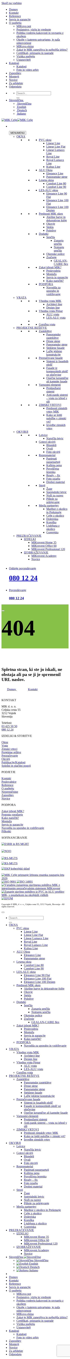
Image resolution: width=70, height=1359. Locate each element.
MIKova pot (23, 26)
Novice (13, 79)
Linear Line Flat (55, 146)
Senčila (50, 237)
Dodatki (43, 233)
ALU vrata (52, 314)
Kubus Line (53, 166)
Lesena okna (46, 180)
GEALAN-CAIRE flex (61, 262)
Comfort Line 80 (56, 183)
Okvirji (5, 759)
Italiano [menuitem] (21, 113)
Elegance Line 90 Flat (37, 975)
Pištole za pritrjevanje (53, 500)
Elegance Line (54, 173)
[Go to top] (2, 912)
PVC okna (45, 139)
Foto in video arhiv (27, 69)
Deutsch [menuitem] (21, 110)
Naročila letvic (54, 438)
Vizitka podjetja (25, 56)
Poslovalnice (8, 781)
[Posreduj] (17, 97)
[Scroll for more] (2, 610)
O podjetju (15, 22)
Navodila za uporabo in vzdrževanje (53, 291)
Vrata (4, 745)
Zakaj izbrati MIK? (50, 267)
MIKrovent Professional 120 (48, 549)
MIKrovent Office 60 (44, 545)
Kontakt (13, 12)
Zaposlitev (15, 73)
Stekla (50, 227)
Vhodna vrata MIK (50, 300)
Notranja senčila (59, 249)
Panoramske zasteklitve (53, 336)
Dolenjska (52, 519)
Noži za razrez (54, 495)
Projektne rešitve (11, 752)
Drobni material (55, 482)
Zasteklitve (45, 331)
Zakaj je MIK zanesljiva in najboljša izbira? (42, 49)
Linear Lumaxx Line (36, 938)
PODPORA (46, 284)
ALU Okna (45, 170)
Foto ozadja (53, 478)
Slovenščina (16, 100)
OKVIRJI (22, 431)
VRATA (21, 297)
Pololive (51, 230)
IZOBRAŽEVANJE (36, 552)
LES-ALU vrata (56, 317)
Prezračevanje (9, 755)
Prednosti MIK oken (51, 213)
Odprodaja (15, 86)
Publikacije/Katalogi (13, 762)
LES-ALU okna (48, 190)
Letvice (43, 435)
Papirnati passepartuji (53, 460)
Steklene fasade (55, 347)
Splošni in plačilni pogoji (16, 765)
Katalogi (14, 63)
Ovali (49, 448)
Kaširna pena (54, 465)
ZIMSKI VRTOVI (50, 404)
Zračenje (51, 257)
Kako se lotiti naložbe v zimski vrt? (56, 418)
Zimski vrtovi (9, 749)
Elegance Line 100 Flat (37, 978)
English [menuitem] (21, 106)
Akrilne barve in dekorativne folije (56, 218)
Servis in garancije (20, 19)
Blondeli (51, 445)
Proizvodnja (53, 270)
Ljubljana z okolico (53, 527)
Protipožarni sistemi (53, 390)
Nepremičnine (9, 791)
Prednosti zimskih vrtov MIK (56, 410)
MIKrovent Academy (44, 555)
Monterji (14, 76)
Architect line (54, 304)
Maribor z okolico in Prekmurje (56, 510)
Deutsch (34, 1267)
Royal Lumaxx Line (36, 945)
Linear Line (53, 143)
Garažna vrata (47, 324)
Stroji (42, 485)
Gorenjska (52, 532)
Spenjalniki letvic (56, 492)
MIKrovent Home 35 (43, 542)
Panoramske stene (56, 176)
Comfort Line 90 (56, 186)
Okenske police (55, 254)
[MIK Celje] (17, 120)
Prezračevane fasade (51, 358)
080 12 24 (23, 578)
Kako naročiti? (55, 280)
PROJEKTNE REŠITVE (31, 327)
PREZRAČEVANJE (28, 535)
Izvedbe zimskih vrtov (37, 1139)
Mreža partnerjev (49, 505)
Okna (4, 742)
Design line (53, 307)
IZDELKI (30, 539)
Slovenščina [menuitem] (23, 103)
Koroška (51, 522)
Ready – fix (53, 475)
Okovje (50, 223)
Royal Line (53, 156)
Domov (13, 9)
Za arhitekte (16, 83)
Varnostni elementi (50, 384)
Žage (49, 488)
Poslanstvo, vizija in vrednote (33, 29)
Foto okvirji (53, 451)
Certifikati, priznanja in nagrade (35, 53)
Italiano (33, 1270)
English (33, 1263)
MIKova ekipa (25, 46)
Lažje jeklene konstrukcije (54, 353)
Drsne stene (53, 341)
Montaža (51, 274)
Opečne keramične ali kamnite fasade (57, 379)
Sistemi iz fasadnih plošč (38, 1102)
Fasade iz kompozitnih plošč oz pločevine (57, 371)
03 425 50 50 (9, 726)
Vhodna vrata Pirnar (51, 311)
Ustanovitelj (23, 59)
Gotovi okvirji (47, 441)
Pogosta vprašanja (12, 814)
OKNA (20, 136)
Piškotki (6, 831)
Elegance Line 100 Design (39, 981)
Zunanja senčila (58, 242)
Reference (15, 16)
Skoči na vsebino (11, 3)
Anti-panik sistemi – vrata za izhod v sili (57, 398)
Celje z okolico (55, 515)
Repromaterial (47, 455)
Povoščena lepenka (52, 470)
